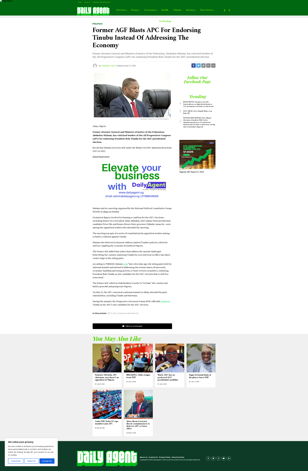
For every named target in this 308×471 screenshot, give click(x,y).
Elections (121, 10)
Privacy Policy (164, 457)
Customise (15, 461)
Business (190, 10)
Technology (165, 21)
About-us (144, 457)
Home (80, 2)
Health (164, 10)
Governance (150, 10)
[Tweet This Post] (198, 65)
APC (115, 313)
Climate (177, 10)
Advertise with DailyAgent (101, 2)
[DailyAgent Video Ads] (132, 202)
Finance (135, 10)
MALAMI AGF (133, 313)
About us (87, 2)
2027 (109, 313)
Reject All (31, 461)
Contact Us (153, 457)
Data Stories (206, 10)
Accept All (46, 461)
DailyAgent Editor (109, 66)
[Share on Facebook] (193, 65)
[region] (31, 452)
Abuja (105, 211)
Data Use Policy (178, 457)
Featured (121, 313)
